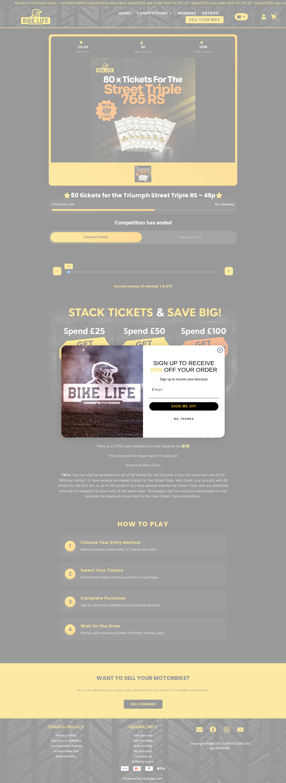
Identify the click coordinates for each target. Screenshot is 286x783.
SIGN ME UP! (184, 406)
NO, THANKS (184, 418)
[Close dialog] (220, 350)
